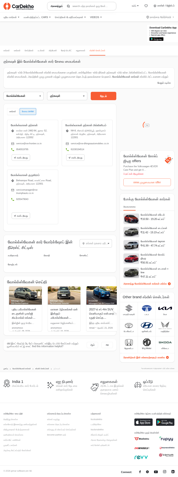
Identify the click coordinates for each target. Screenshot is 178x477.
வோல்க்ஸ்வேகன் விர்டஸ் (153, 214)
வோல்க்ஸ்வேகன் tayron (153, 241)
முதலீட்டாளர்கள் (10, 445)
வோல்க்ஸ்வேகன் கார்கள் (125, 76)
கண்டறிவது (22, 157)
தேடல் (103, 96)
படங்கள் (41, 50)
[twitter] (147, 472)
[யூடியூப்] (156, 472)
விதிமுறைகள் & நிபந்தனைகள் (16, 429)
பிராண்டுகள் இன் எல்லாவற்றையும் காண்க (144, 357)
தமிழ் (134, 5)
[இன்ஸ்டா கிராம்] (164, 472)
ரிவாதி (47, 255)
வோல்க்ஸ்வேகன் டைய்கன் (154, 228)
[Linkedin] (173, 472)
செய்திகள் (29, 50)
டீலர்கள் (17, 50)
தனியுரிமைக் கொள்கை (13, 435)
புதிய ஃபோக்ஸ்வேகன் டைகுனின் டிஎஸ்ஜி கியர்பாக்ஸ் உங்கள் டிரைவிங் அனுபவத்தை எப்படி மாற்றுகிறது (25, 318)
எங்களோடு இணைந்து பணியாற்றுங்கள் (20, 424)
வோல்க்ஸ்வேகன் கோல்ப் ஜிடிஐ (153, 256)
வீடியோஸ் (53, 50)
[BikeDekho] (141, 438)
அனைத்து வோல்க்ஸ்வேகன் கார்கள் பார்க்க (145, 283)
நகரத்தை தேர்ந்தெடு (160, 17)
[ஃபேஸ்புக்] (140, 472)
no (107, 344)
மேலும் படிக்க (164, 82)
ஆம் (92, 344)
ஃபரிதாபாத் (13, 255)
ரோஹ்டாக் (13, 264)
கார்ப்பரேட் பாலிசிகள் (12, 440)
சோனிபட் (84, 255)
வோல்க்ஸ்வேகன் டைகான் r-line (155, 270)
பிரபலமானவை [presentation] (129, 207)
